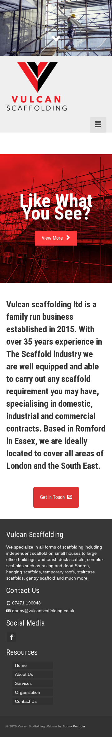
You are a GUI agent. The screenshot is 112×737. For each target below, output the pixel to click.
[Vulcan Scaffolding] (56, 87)
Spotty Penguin (74, 726)
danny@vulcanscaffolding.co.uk (43, 610)
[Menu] (98, 125)
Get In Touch (53, 497)
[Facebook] (11, 637)
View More (53, 238)
